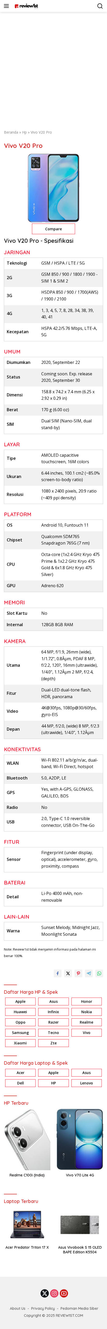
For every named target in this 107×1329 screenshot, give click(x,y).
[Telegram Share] (89, 973)
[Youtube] (64, 1293)
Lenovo (86, 1083)
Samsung (20, 1032)
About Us (17, 1308)
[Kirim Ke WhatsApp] (99, 973)
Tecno (53, 1032)
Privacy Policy (43, 1308)
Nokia (86, 1011)
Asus (53, 1001)
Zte (53, 1042)
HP (53, 1083)
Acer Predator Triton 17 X (27, 1247)
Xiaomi (20, 1042)
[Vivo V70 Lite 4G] (80, 1139)
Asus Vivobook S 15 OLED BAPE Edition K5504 (80, 1249)
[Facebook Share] (58, 973)
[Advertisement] (53, 68)
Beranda (11, 132)
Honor (86, 1001)
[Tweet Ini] (68, 973)
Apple (20, 1001)
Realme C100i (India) (27, 1175)
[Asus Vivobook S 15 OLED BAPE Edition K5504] (80, 1225)
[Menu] (7, 6)
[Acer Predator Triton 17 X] (27, 1225)
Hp (24, 132)
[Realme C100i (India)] (27, 1139)
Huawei (20, 1011)
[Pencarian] (100, 6)
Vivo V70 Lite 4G (80, 1175)
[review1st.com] (25, 6)
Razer (53, 1022)
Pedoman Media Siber (79, 1308)
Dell (20, 1083)
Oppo (20, 1022)
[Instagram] (54, 1293)
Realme (86, 1022)
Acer (20, 1072)
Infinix (53, 1011)
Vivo (86, 1032)
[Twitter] (45, 1293)
